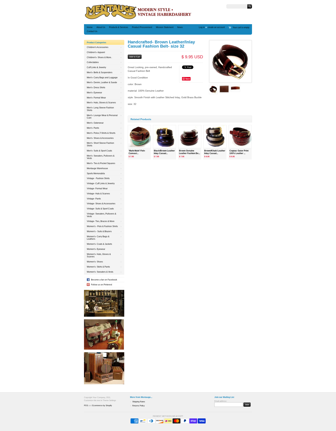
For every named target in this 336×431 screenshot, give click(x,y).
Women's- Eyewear (96, 249)
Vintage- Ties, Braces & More (100, 221)
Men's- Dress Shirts (96, 87)
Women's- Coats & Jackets (99, 244)
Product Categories (96, 42)
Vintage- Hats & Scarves (98, 193)
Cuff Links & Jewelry (96, 67)
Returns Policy (138, 406)
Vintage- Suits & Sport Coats (100, 208)
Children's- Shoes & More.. (99, 57)
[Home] (138, 19)
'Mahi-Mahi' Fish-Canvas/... (137, 152)
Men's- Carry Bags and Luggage (102, 77)
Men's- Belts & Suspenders (99, 72)
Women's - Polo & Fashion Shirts (102, 226)
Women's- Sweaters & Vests (100, 272)
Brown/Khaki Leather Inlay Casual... (214, 152)
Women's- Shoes (95, 261)
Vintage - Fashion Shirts (98, 178)
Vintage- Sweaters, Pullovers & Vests (101, 215)
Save (188, 78)
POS (86, 405)
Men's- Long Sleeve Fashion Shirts (100, 109)
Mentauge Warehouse (97, 168)
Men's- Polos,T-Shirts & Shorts (101, 133)
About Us (100, 27)
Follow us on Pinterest (101, 284)
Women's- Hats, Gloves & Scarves (99, 255)
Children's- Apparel (96, 52)
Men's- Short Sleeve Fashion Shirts (100, 144)
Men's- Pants (93, 128)
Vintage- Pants (94, 198)
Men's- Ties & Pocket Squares (101, 163)
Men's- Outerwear (95, 123)
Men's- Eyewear (94, 92)
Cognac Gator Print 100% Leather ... (238, 152)
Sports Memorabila (96, 173)
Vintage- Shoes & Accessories (101, 203)
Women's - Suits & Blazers (99, 231)
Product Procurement (142, 27)
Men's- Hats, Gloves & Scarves (101, 102)
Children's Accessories (97, 47)
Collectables (93, 62)
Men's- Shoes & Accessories (100, 138)
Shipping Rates (138, 402)
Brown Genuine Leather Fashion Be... (189, 152)
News (180, 27)
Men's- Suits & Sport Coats (99, 151)
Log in (202, 27)
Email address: (220, 401)
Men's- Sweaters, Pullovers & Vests (100, 157)
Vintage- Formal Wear (97, 188)
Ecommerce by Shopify (102, 405)
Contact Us (92, 31)
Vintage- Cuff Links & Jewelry (101, 183)
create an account (216, 27)
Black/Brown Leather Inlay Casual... (164, 152)
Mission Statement (164, 27)
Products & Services (118, 27)
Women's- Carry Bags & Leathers (98, 237)
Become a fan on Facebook (104, 280)
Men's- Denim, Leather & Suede (102, 82)
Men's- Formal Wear (96, 97)
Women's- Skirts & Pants (98, 267)
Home (90, 27)
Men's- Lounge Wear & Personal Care (102, 116)
